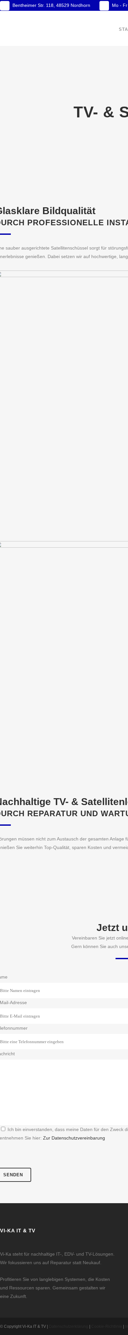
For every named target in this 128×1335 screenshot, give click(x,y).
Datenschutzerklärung (68, 1326)
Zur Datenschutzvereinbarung (74, 1138)
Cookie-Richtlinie (106, 1326)
